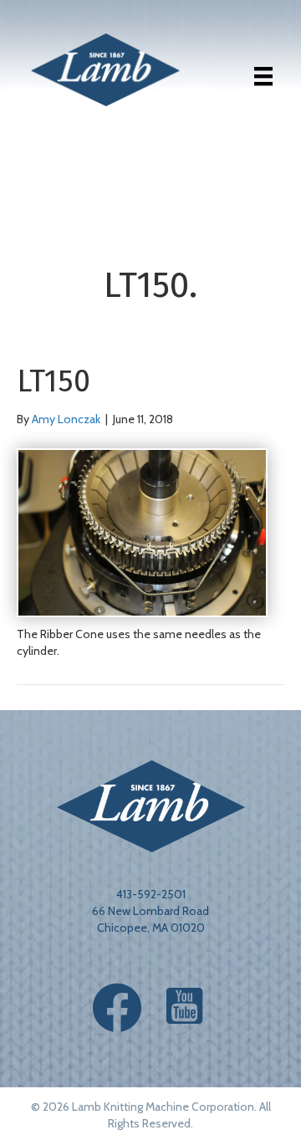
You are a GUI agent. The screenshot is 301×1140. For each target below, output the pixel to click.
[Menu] (263, 76)
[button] (117, 1008)
